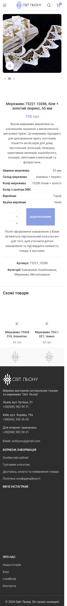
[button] (17, 323)
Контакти (9, 586)
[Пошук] (49, 5)
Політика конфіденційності (21, 478)
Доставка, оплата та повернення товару (31, 471)
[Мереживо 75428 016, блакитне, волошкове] (17, 314)
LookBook (9, 579)
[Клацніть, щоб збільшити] (10, 66)
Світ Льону (23, 602)
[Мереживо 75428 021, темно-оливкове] (47, 314)
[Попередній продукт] (5, 79)
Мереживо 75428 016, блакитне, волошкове (17, 336)
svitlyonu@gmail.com (26, 441)
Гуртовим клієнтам (16, 464)
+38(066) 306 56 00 (16, 419)
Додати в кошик (40, 216)
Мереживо (22, 274)
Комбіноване (47, 270)
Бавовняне (29, 270)
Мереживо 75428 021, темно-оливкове (47, 336)
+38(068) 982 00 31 (16, 406)
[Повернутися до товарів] (9, 79)
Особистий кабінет (16, 457)
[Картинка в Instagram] (12, 501)
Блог (6, 572)
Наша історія (12, 565)
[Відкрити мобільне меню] (4, 5)
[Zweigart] (49, 357)
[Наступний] (14, 79)
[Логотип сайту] (28, 5)
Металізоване (40, 274)
